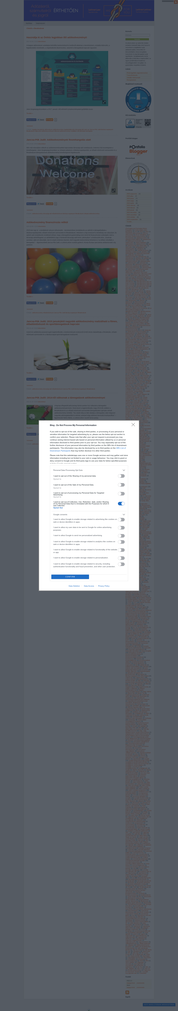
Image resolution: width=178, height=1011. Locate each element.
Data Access (89, 586)
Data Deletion (74, 586)
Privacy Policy (103, 586)
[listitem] (89, 470)
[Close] (134, 425)
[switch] (121, 476)
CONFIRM (70, 577)
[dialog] (89, 505)
